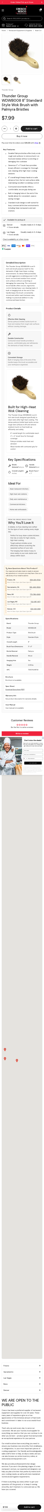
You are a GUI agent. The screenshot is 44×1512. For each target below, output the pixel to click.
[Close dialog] (43, 738)
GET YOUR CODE (33, 763)
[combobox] (25, 758)
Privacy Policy (31, 772)
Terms (35, 772)
